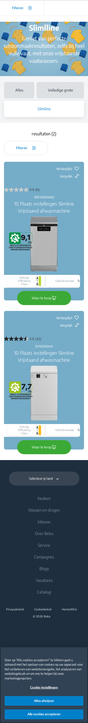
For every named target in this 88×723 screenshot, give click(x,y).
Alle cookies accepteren (44, 714)
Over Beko (44, 533)
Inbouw (44, 521)
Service (44, 545)
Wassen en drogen (44, 510)
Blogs (44, 568)
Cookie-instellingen (44, 687)
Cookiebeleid (43, 609)
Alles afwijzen (44, 701)
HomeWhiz (69, 609)
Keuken (44, 498)
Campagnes (44, 556)
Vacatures (44, 580)
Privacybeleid (15, 609)
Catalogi (44, 591)
